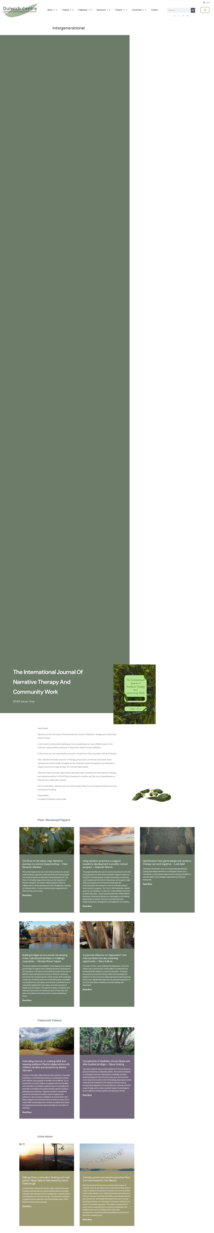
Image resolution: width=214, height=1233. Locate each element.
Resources (101, 10)
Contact (154, 10)
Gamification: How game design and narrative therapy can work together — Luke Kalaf (167, 862)
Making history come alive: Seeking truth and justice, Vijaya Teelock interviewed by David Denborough (45, 1180)
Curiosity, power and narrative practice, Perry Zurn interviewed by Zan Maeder (106, 1179)
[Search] (193, 10)
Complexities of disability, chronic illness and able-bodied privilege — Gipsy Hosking (106, 1062)
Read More (26, 895)
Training (65, 10)
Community (137, 10)
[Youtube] (187, 16)
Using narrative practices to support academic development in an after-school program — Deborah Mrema (105, 864)
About (49, 10)
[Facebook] (174, 16)
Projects (118, 10)
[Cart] (205, 10)
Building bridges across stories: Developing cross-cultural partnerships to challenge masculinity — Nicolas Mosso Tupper (44, 958)
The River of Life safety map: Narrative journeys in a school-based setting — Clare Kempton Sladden (44, 864)
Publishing (82, 10)
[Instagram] (179, 16)
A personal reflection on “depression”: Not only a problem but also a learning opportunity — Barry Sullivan (104, 958)
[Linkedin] (183, 16)
